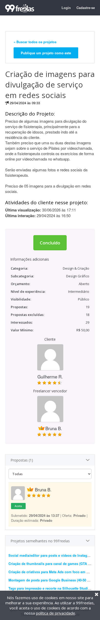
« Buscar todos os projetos (35, 41)
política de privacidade (55, 613)
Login (66, 7)
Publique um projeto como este (46, 52)
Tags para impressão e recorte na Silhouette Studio (49, 588)
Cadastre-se (85, 7)
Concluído (50, 243)
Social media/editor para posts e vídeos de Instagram (50, 555)
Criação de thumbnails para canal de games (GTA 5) (49, 563)
